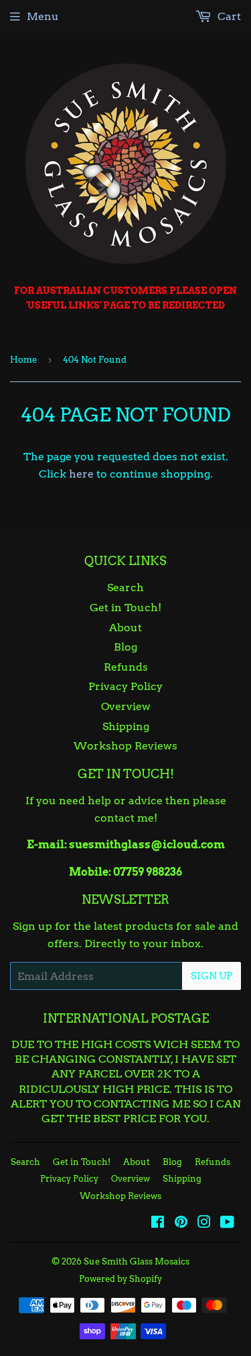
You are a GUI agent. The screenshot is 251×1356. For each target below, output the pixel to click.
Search (125, 587)
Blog (125, 647)
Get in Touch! (125, 607)
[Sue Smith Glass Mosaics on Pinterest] (181, 1223)
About (125, 627)
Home (23, 360)
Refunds (126, 667)
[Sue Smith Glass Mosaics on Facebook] (158, 1223)
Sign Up (211, 976)
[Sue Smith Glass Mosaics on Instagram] (204, 1223)
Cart (228, 16)
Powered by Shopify (120, 1279)
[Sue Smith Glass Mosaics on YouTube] (227, 1223)
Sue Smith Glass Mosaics (136, 1261)
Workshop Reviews (125, 745)
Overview (126, 706)
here (81, 474)
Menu (43, 16)
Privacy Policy (125, 686)
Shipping (125, 726)
